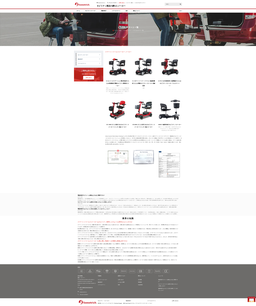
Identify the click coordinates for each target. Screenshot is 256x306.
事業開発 (140, 282)
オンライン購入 (130, 2)
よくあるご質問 (121, 282)
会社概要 (140, 279)
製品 (120, 30)
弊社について (136, 10)
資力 (127, 10)
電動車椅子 (104, 10)
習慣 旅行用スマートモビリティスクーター (133, 142)
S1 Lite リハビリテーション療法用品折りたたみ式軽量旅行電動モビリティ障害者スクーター (117, 83)
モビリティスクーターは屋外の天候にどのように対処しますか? (95, 202)
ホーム (78, 10)
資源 (119, 284)
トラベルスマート (116, 10)
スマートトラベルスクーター (95, 228)
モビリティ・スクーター (104, 300)
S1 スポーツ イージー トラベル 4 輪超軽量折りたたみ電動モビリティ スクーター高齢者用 (143, 83)
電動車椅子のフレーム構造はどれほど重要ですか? (91, 195)
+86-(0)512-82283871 (89, 74)
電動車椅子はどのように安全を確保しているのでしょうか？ (94, 209)
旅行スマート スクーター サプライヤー (161, 136)
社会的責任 (140, 284)
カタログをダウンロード (140, 2)
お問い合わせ (121, 2)
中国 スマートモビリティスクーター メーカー (141, 136)
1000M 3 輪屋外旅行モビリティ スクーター (169, 124)
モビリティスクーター (90, 10)
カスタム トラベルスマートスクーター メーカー (141, 303)
